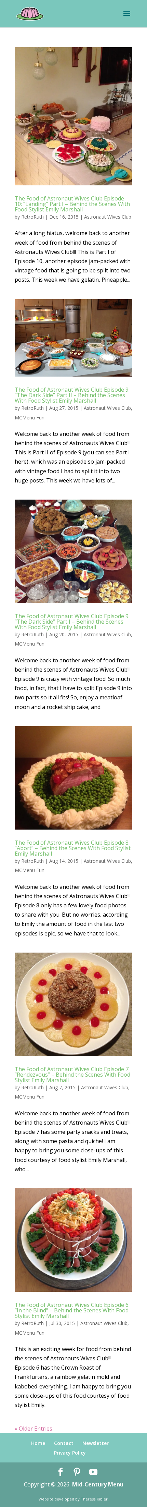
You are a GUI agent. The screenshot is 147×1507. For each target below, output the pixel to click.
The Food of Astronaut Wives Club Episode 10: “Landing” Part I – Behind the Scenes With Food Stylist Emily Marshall (72, 204)
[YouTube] (93, 1472)
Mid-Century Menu (97, 1484)
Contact (64, 1443)
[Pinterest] (77, 1472)
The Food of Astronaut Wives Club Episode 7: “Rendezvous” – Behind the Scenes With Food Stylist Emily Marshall (72, 1074)
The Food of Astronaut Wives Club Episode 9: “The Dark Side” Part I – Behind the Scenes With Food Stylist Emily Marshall (72, 621)
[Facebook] (60, 1472)
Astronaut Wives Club (107, 216)
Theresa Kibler (94, 1499)
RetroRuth (32, 216)
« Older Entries (33, 1428)
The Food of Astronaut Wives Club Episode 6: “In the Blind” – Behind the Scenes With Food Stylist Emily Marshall (72, 1310)
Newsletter (95, 1443)
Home (38, 1443)
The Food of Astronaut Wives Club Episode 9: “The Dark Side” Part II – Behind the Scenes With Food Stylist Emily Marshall (72, 395)
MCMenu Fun (29, 417)
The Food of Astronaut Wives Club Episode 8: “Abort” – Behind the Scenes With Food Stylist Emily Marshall (73, 848)
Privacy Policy (70, 1452)
